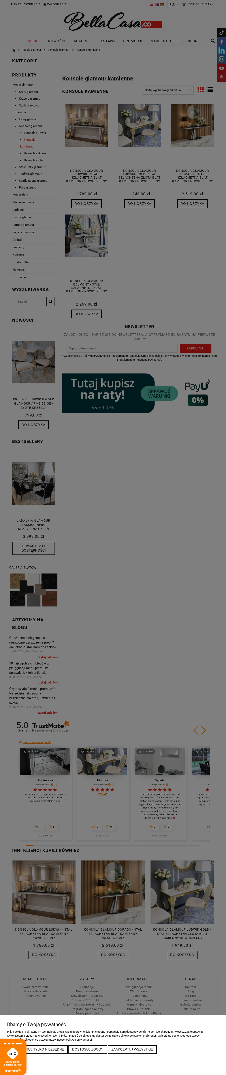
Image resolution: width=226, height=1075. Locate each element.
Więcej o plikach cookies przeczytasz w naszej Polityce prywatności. (49, 1039)
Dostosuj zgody (87, 1049)
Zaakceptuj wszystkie (132, 1049)
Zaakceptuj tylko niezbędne (37, 1049)
